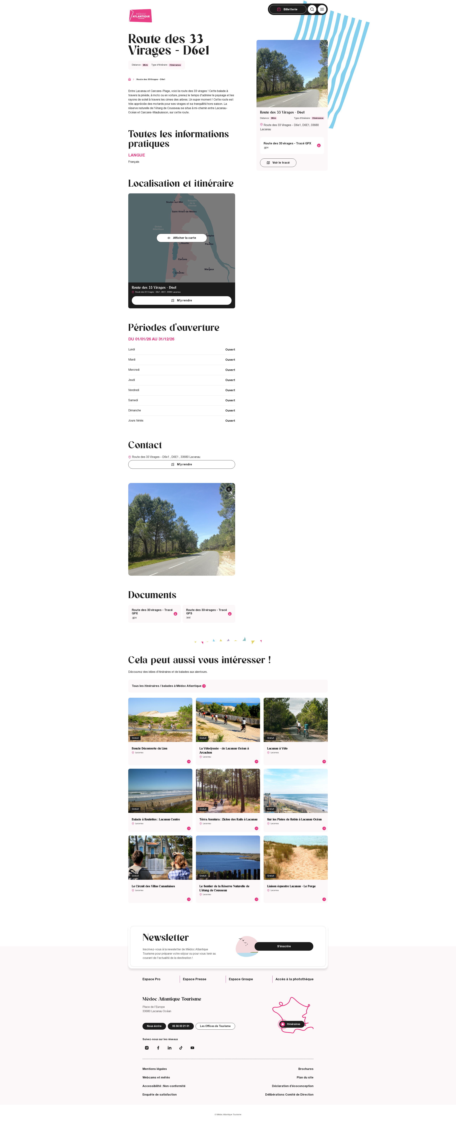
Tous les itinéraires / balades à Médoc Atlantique (167, 686)
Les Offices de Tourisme (215, 1026)
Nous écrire (154, 1026)
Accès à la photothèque (295, 979)
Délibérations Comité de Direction (289, 1094)
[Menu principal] (322, 9)
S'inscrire (284, 946)
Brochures (306, 1069)
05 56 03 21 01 (180, 1026)
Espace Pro (151, 979)
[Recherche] (312, 9)
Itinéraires (293, 1024)
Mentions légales (154, 1069)
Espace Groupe (241, 979)
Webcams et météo (156, 1077)
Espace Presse (194, 979)
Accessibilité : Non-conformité (163, 1086)
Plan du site (305, 1077)
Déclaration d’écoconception (293, 1086)
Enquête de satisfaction (159, 1094)
